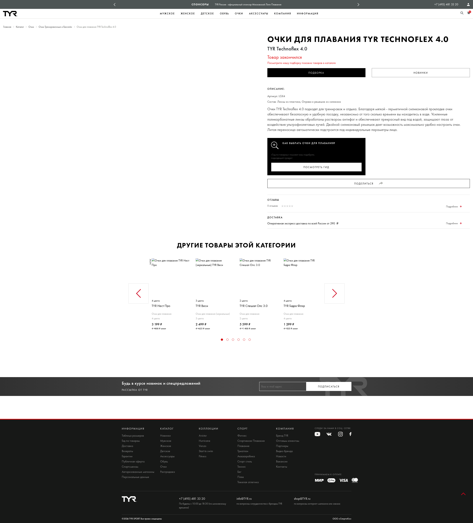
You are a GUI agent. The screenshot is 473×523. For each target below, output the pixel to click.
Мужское (167, 13)
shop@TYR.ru (302, 499)
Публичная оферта (133, 461)
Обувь (224, 13)
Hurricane (204, 440)
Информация (307, 13)
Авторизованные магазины (138, 471)
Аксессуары (258, 13)
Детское (207, 13)
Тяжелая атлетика (248, 482)
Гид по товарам (131, 440)
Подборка (316, 72)
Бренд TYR (282, 435)
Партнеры (282, 446)
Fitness (202, 456)
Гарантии (127, 456)
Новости (281, 456)
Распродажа (167, 471)
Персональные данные (135, 477)
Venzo (202, 446)
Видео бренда (284, 451)
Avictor (203, 435)
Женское (188, 13)
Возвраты (127, 451)
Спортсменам (130, 466)
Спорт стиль (244, 461)
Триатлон (242, 451)
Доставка (127, 446)
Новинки (421, 72)
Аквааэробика (246, 456)
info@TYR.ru (244, 499)
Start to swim (206, 451)
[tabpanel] (171, 292)
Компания (282, 13)
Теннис (241, 466)
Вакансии (281, 461)
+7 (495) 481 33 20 (446, 4)
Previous (114, 4)
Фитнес (242, 435)
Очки (239, 13)
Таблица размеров (133, 435)
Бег (239, 471)
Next (358, 4)
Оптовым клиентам (287, 440)
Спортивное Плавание (251, 440)
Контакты (281, 466)
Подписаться (328, 386)
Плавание (243, 446)
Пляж (240, 477)
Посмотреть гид (316, 167)
